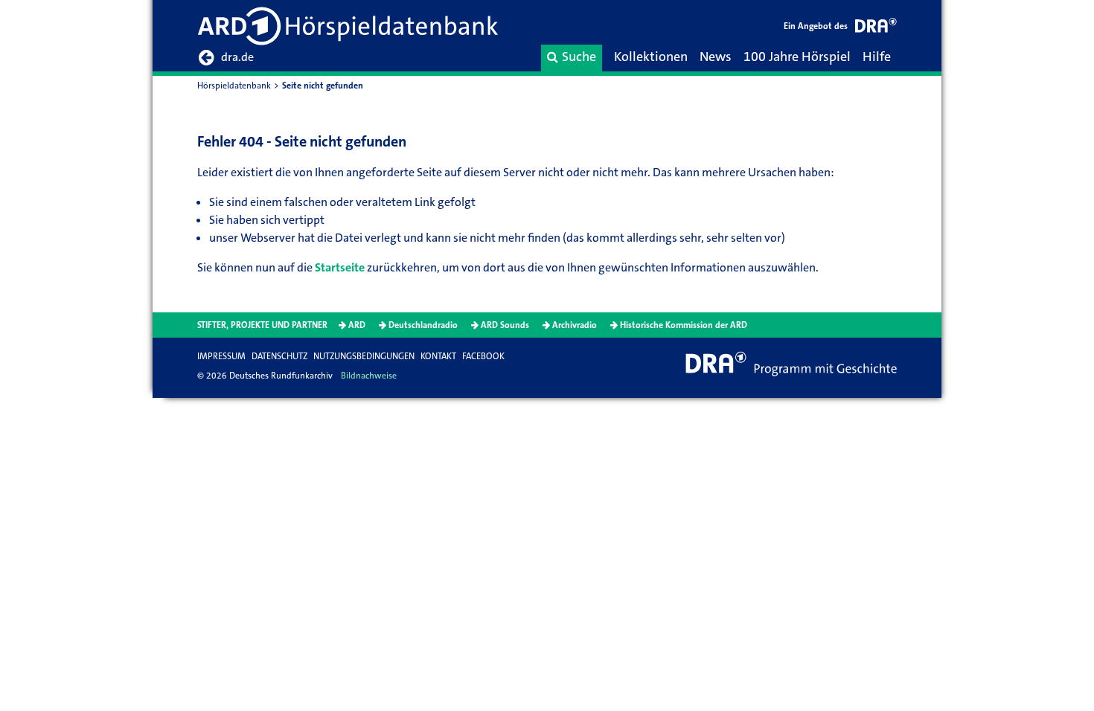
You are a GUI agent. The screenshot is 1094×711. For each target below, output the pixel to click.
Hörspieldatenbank (234, 85)
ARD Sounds (505, 325)
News (716, 56)
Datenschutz (279, 356)
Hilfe (877, 56)
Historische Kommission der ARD (683, 325)
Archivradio (574, 325)
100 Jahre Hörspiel (797, 56)
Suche (579, 56)
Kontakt (438, 356)
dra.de (237, 57)
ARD (356, 325)
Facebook (483, 356)
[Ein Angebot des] (876, 28)
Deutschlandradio (423, 325)
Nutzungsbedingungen (364, 356)
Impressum (221, 356)
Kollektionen (651, 56)
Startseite (340, 267)
